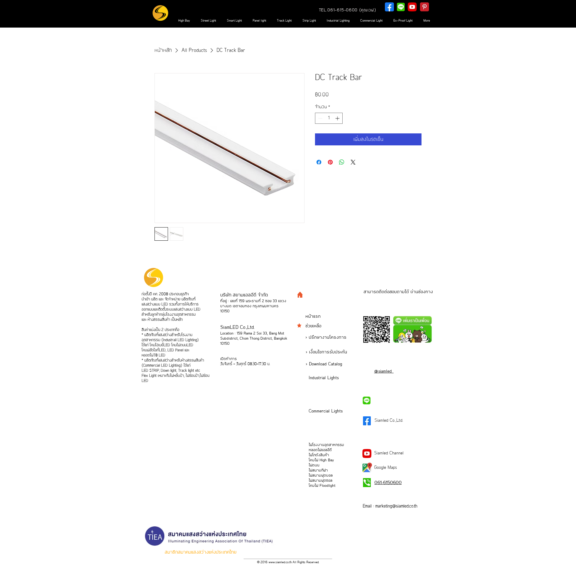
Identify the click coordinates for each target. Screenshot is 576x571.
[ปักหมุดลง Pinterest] (330, 162)
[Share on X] (353, 162)
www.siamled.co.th (280, 562)
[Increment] (338, 118)
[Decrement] (319, 118)
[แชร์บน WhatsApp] (341, 162)
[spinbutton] (328, 118)
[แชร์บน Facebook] (318, 162)
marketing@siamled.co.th (396, 506)
